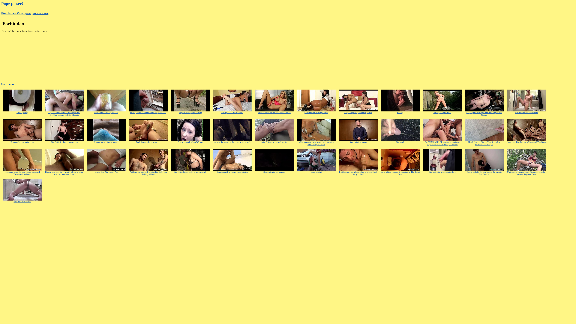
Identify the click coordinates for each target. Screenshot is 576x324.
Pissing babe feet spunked (232, 112)
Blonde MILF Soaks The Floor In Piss (274, 112)
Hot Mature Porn (40, 13)
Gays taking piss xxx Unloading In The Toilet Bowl (400, 173)
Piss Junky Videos (13, 13)
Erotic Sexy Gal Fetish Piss (106, 172)
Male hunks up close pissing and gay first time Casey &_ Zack (316, 143)
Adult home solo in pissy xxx (148, 142)
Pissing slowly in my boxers (106, 142)
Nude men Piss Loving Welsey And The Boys (526, 142)
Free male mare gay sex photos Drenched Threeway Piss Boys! (22, 173)
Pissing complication (442, 112)
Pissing (400, 112)
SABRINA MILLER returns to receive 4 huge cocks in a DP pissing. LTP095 (442, 143)
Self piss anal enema (22, 202)
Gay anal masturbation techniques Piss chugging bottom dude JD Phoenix (64, 113)
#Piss (28, 13)
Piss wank (400, 142)
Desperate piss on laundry (274, 172)
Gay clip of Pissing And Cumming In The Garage (484, 113)
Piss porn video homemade (526, 112)
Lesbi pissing (316, 172)
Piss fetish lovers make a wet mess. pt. (190, 172)
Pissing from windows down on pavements (148, 112)
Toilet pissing (22, 112)
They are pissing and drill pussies (358, 112)
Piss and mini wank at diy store (442, 172)
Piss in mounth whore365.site (190, 142)
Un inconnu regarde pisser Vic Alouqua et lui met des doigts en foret (526, 173)
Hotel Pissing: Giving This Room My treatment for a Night (484, 143)
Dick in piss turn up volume (106, 112)
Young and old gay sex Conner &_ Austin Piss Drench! (484, 173)
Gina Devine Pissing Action (316, 112)
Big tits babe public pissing (190, 112)
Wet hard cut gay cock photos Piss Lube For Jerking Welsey (148, 173)
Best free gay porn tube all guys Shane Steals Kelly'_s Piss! (358, 173)
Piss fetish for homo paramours (64, 142)
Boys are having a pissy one (22, 142)
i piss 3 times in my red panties (274, 142)
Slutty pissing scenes (358, 142)
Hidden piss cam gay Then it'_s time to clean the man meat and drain (64, 173)
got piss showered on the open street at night (232, 142)
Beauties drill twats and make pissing (232, 172)
